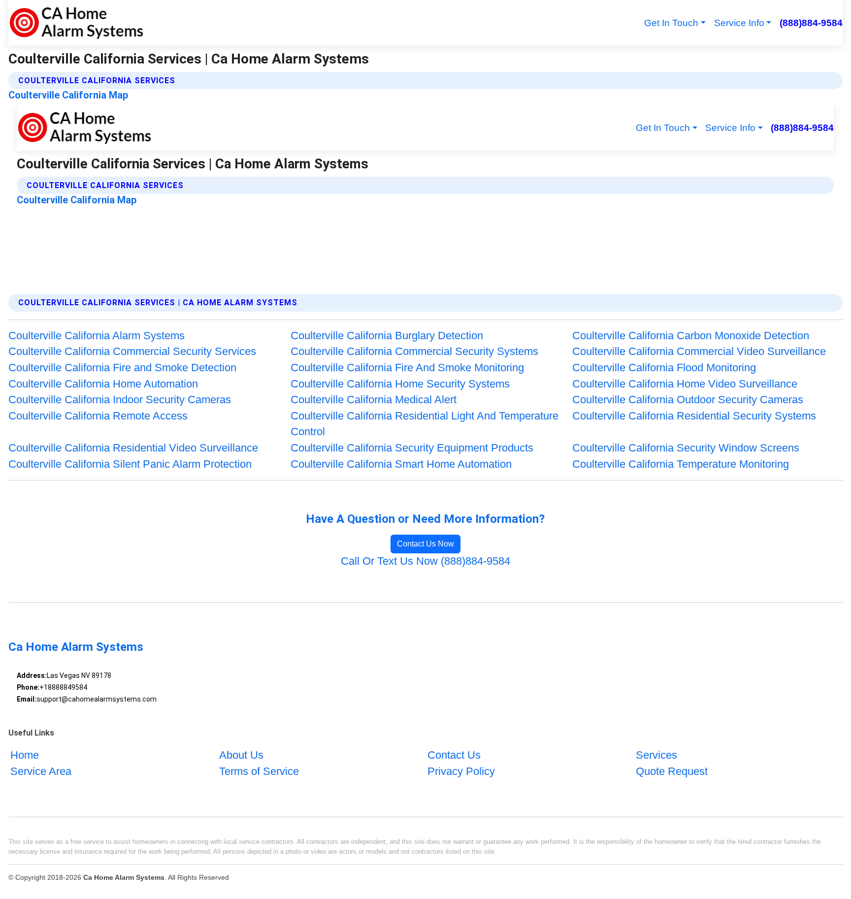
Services (656, 755)
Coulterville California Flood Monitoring (664, 367)
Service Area (40, 771)
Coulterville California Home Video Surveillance (684, 384)
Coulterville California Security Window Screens (685, 448)
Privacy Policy (461, 771)
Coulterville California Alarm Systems (96, 335)
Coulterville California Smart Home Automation (401, 464)
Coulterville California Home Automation (103, 384)
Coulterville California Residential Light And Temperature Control (424, 424)
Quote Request (672, 771)
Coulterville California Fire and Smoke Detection (122, 367)
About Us (241, 755)
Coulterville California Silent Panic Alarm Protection (130, 464)
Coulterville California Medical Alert (374, 399)
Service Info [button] (739, 23)
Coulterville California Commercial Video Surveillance (699, 351)
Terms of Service (259, 771)
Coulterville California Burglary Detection (387, 335)
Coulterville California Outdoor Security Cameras (687, 399)
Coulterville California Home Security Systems (400, 384)
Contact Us (454, 755)
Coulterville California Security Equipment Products (412, 448)
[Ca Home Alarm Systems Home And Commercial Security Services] (76, 23)
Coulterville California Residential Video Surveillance (133, 448)
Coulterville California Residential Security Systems (694, 416)
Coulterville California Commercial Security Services (132, 351)
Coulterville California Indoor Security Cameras (119, 399)
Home (24, 755)
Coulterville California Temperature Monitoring (680, 464)
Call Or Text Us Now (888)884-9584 (425, 561)
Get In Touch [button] (671, 23)
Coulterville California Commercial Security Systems (414, 351)
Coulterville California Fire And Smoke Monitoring (407, 367)
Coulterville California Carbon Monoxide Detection (690, 335)
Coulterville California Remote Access (98, 416)
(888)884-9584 (811, 23)
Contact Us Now (425, 544)
